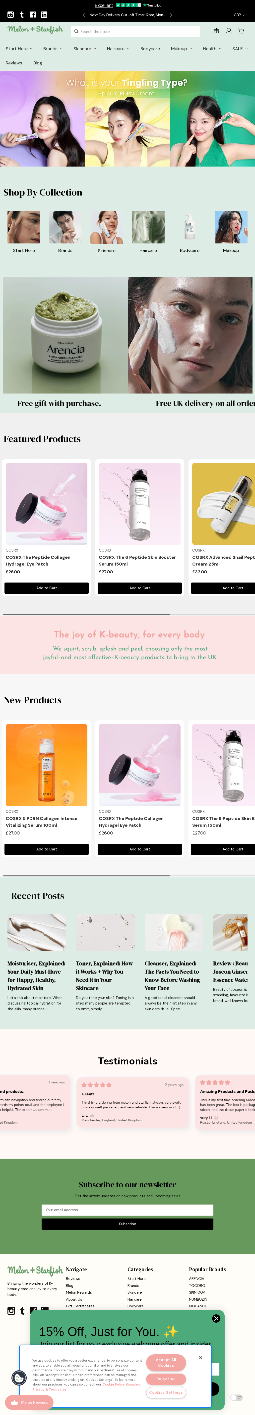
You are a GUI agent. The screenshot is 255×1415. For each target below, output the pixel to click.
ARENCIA (196, 1278)
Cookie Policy (114, 1384)
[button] (128, 335)
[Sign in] (229, 31)
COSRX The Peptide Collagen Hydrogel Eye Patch (38, 560)
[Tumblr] (22, 15)
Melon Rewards (79, 1292)
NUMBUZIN (198, 1299)
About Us (74, 1299)
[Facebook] (33, 15)
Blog (69, 1285)
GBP (238, 14)
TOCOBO (197, 1285)
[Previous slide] (84, 15)
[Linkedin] (45, 15)
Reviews (73, 1278)
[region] (115, 1376)
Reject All (166, 1379)
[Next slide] (171, 15)
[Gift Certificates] (216, 31)
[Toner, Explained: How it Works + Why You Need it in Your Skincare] (105, 932)
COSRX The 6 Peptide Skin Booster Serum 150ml (137, 560)
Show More (221, 1109)
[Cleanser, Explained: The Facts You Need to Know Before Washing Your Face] (174, 932)
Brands (133, 1285)
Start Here (137, 1278)
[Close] (200, 1357)
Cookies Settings (166, 1392)
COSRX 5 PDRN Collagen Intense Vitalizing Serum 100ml (41, 821)
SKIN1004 (197, 1292)
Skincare (135, 1292)
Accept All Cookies (166, 1363)
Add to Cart (46, 588)
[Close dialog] (216, 1318)
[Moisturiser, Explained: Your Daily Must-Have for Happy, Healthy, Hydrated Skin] (36, 932)
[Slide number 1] (127, 119)
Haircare (135, 1299)
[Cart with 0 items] (241, 30)
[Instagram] (11, 15)
